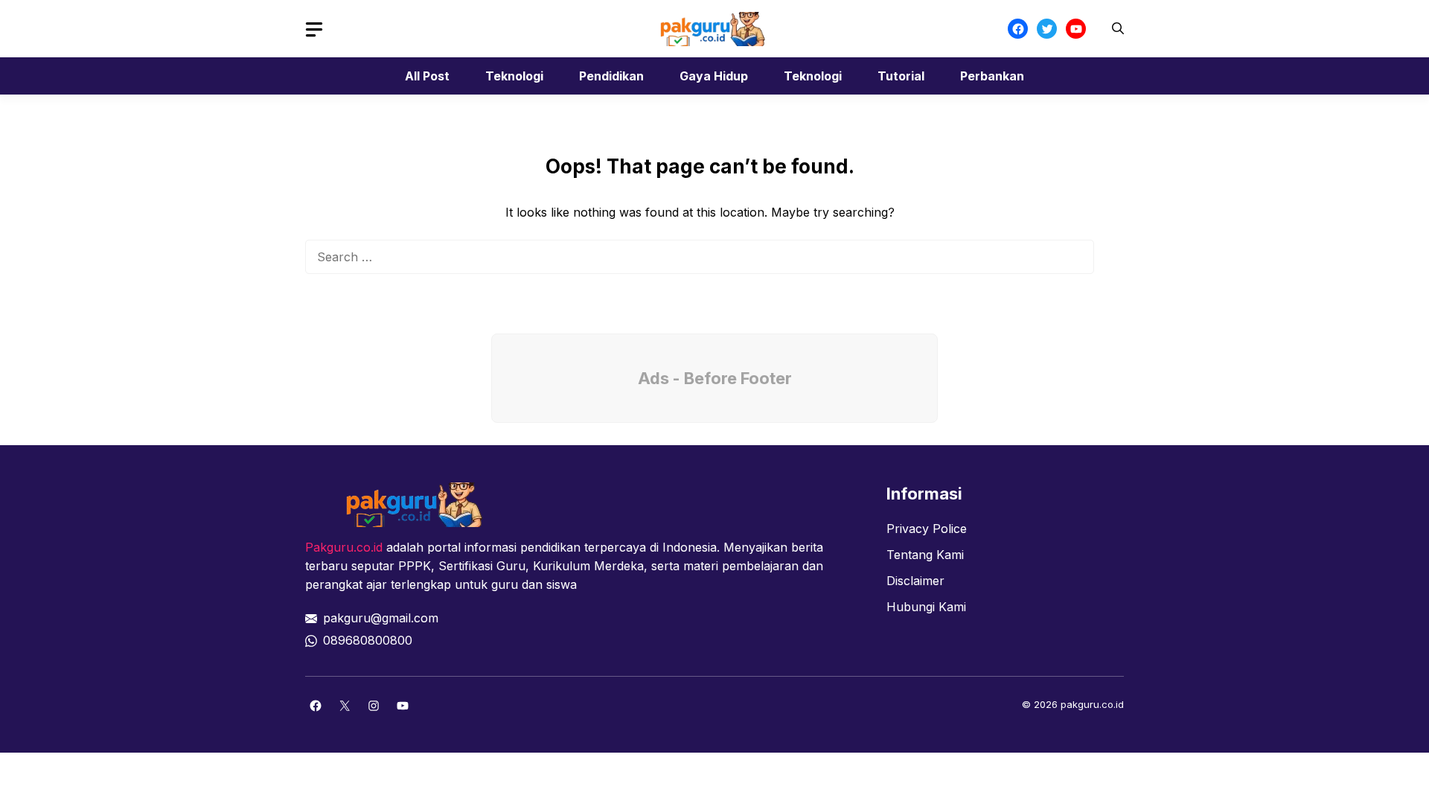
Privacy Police (926, 528)
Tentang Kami (925, 554)
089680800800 (367, 640)
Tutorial (900, 75)
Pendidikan (611, 75)
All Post (427, 75)
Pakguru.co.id (344, 547)
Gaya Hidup (714, 75)
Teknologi (514, 75)
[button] (1118, 28)
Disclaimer (915, 580)
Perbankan (992, 75)
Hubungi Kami (926, 606)
